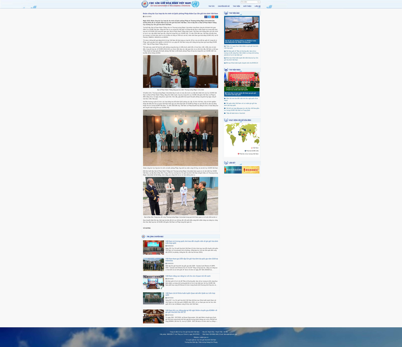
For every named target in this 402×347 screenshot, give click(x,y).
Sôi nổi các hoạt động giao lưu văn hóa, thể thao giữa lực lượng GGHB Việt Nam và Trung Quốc (241, 109)
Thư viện (236, 6)
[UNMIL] (239, 134)
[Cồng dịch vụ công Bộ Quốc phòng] (233, 170)
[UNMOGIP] (250, 130)
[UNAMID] (243, 134)
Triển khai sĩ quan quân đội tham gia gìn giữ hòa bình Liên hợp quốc (240, 93)
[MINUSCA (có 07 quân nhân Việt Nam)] (242, 135)
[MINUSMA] (240, 132)
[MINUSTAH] (231, 132)
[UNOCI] (240, 134)
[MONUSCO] (242, 136)
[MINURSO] (238, 132)
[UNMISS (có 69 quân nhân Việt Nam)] (244, 135)
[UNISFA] (244, 130)
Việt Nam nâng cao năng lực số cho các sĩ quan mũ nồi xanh (188, 276)
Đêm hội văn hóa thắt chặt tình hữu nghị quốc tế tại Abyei (241, 99)
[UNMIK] (243, 129)
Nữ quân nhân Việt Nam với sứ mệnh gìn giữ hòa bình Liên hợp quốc (240, 104)
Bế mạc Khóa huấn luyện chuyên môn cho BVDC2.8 (242, 63)
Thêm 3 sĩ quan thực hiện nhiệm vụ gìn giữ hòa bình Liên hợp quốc (241, 47)
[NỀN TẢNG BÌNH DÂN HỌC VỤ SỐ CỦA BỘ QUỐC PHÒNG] (250, 170)
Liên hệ (257, 6)
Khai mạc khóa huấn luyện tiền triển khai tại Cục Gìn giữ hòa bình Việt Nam (241, 59)
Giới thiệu (247, 6)
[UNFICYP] (244, 130)
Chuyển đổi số (224, 6)
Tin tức (212, 6)
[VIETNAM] (254, 133)
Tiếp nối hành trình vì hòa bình (235, 113)
